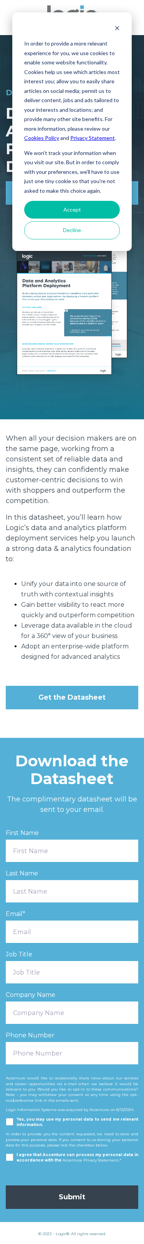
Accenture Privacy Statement (90, 1160)
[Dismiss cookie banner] (117, 29)
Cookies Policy (41, 138)
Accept (72, 209)
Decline (72, 230)
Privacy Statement (92, 138)
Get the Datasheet (72, 697)
